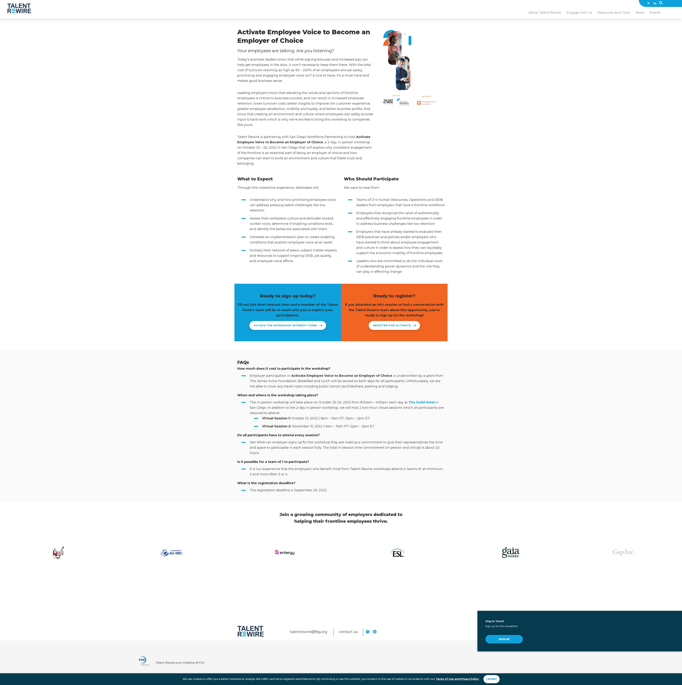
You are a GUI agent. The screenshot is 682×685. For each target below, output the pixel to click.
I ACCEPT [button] (491, 679)
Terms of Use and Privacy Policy (457, 679)
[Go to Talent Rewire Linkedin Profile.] (655, 3)
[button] (660, 3)
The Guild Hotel (421, 402)
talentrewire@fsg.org (309, 632)
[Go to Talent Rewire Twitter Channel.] (648, 3)
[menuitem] (545, 15)
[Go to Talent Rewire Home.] (19, 8)
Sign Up (504, 639)
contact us (348, 632)
